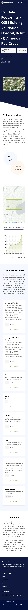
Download (15, 329)
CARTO (23, 222)
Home (3, 576)
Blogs (3, 583)
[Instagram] (10, 595)
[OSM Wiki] (17, 595)
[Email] (21, 595)
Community (14, 2)
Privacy (3, 607)
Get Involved (5, 579)
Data (3, 581)
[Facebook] (3, 595)
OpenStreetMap (13, 222)
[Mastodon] (6, 595)
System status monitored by (8, 604)
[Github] (13, 595)
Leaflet (7, 222)
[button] (5, 188)
